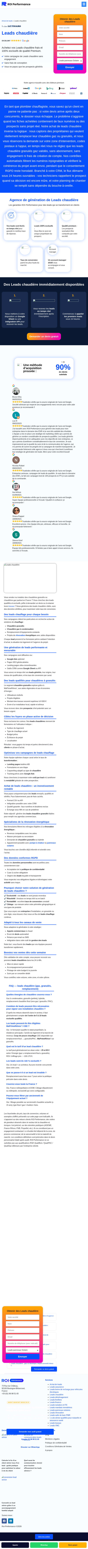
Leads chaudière (56, 1395)
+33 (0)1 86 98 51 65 (10, 1394)
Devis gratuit (72, 1545)
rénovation (20, 635)
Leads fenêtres (56, 1400)
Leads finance (55, 1402)
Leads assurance (57, 1387)
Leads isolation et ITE (58, 1405)
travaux (11, 606)
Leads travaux (55, 1423)
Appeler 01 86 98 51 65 (30, 1439)
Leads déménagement (59, 1397)
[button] (59, 4)
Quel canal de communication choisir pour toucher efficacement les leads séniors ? (33, 1465)
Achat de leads (7, 21)
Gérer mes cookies (44, 1537)
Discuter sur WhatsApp (30, 1447)
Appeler (15, 1545)
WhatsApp (44, 1545)
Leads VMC (54, 1426)
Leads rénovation (57, 1413)
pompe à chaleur (37, 843)
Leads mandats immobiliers (61, 1407)
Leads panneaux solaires (60, 1410)
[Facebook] (4, 1520)
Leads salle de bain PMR (60, 1415)
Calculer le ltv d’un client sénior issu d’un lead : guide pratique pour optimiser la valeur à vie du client (11, 1465)
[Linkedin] (10, 1520)
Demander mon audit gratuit (30, 1432)
